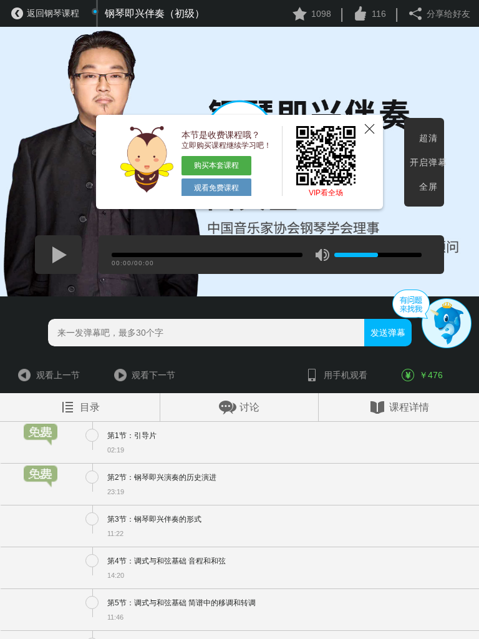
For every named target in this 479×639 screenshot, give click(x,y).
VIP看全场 (326, 192)
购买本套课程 (216, 165)
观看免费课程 (216, 187)
